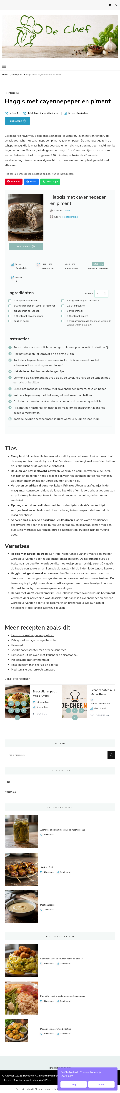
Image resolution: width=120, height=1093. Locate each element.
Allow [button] (101, 1084)
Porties (89, 293)
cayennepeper (28, 316)
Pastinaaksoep (47, 905)
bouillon (76, 305)
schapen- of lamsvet (84, 300)
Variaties (10, 792)
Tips (7, 782)
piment (77, 316)
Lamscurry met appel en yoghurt (32, 635)
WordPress (45, 1080)
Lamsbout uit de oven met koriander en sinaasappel (44, 655)
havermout (26, 300)
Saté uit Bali (46, 867)
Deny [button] (73, 1084)
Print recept (15, 121)
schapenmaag (89, 323)
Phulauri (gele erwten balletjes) (56, 1029)
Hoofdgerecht (11, 92)
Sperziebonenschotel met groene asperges (38, 650)
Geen (67, 210)
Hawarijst (17, 645)
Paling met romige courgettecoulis (33, 640)
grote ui (75, 311)
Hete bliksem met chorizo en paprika (34, 665)
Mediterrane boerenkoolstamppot (33, 669)
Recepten (28, 1075)
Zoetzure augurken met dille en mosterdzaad (62, 830)
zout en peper (21, 321)
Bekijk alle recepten (17, 679)
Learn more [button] (66, 1076)
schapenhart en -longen (27, 311)
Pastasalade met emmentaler (30, 660)
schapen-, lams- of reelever (34, 305)
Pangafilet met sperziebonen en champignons (62, 996)
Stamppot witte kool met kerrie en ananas (61, 958)
